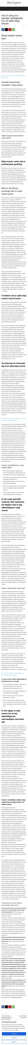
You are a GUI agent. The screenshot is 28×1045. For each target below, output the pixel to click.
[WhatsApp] (13, 29)
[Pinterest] (9, 29)
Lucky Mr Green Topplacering (23, 1016)
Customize (14, 1037)
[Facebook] (2, 29)
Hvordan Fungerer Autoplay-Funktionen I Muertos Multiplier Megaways (6, 1018)
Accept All (14, 1033)
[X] (6, 29)
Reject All (14, 1041)
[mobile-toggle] (2, 9)
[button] (26, 9)
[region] (14, 1032)
